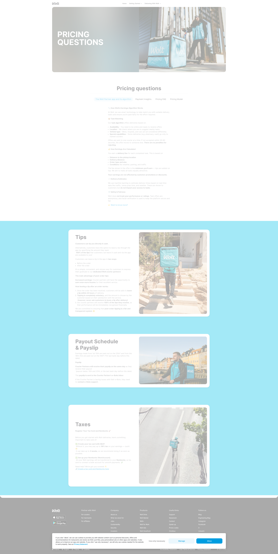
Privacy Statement (81, 544)
